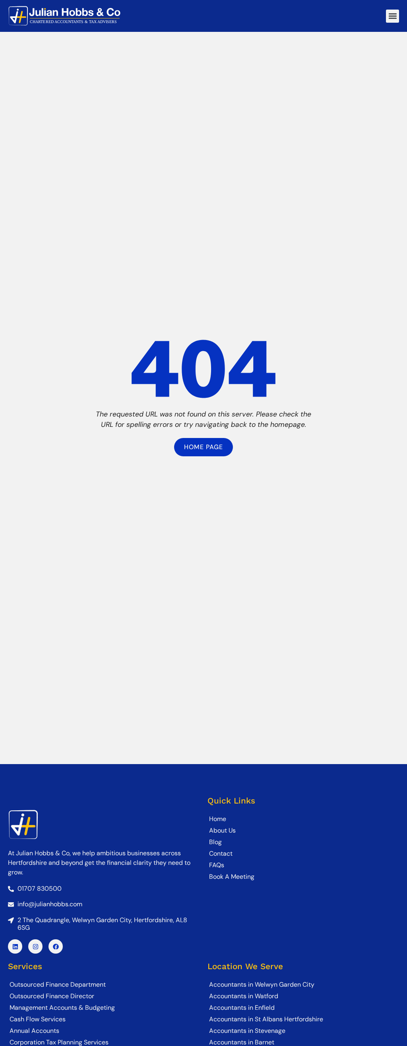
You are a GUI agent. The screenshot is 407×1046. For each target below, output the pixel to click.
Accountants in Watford (243, 996)
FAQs (216, 865)
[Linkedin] (15, 946)
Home (217, 819)
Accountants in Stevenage (247, 1030)
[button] (392, 16)
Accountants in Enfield (242, 1007)
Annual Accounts (34, 1030)
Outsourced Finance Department (58, 984)
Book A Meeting (231, 876)
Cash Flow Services (38, 1019)
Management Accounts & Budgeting (62, 1007)
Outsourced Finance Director (52, 996)
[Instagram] (35, 946)
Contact (221, 853)
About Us (222, 830)
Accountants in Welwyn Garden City (261, 984)
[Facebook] (55, 946)
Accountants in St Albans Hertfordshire (266, 1019)
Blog (215, 842)
